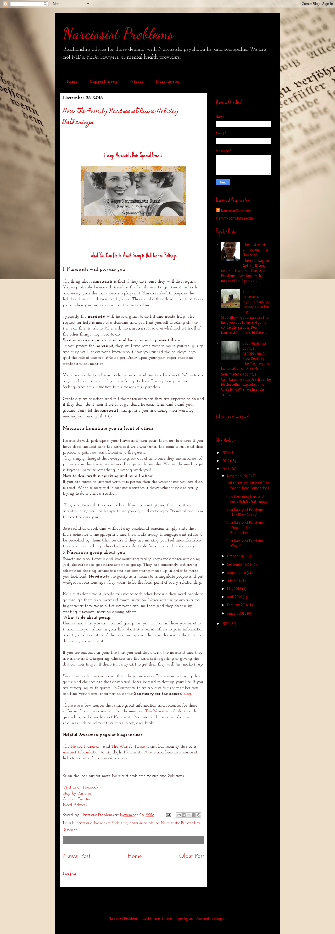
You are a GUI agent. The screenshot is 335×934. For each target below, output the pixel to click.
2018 (226, 452)
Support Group (104, 82)
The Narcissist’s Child (164, 711)
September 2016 (240, 564)
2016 (226, 468)
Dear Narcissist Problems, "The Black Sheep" (245, 512)
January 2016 (237, 613)
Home (71, 82)
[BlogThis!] (183, 815)
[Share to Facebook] (193, 815)
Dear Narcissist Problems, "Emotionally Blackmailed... (245, 527)
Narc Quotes (167, 82)
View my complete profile (235, 218)
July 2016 (234, 580)
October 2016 (237, 555)
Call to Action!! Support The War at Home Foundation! (247, 485)
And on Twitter (77, 799)
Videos (136, 82)
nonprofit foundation (81, 752)
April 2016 (235, 596)
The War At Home (128, 747)
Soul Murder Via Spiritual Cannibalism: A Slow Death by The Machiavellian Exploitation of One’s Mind (245, 355)
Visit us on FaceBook (81, 787)
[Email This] (178, 815)
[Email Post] (168, 815)
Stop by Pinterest (77, 793)
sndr (191, 918)
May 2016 (234, 588)
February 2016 (238, 604)
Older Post (191, 856)
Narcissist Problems (118, 33)
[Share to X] (188, 815)
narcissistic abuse (144, 823)
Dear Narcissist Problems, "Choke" (245, 543)
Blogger (219, 918)
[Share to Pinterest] (198, 815)
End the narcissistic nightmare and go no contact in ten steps (256, 301)
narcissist (84, 823)
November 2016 (239, 475)
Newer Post (76, 856)
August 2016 (237, 572)
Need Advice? (75, 805)
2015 (226, 623)
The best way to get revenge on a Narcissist (255, 249)
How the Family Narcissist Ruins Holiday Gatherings (246, 499)
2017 (226, 460)
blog (187, 694)
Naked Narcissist (85, 747)
